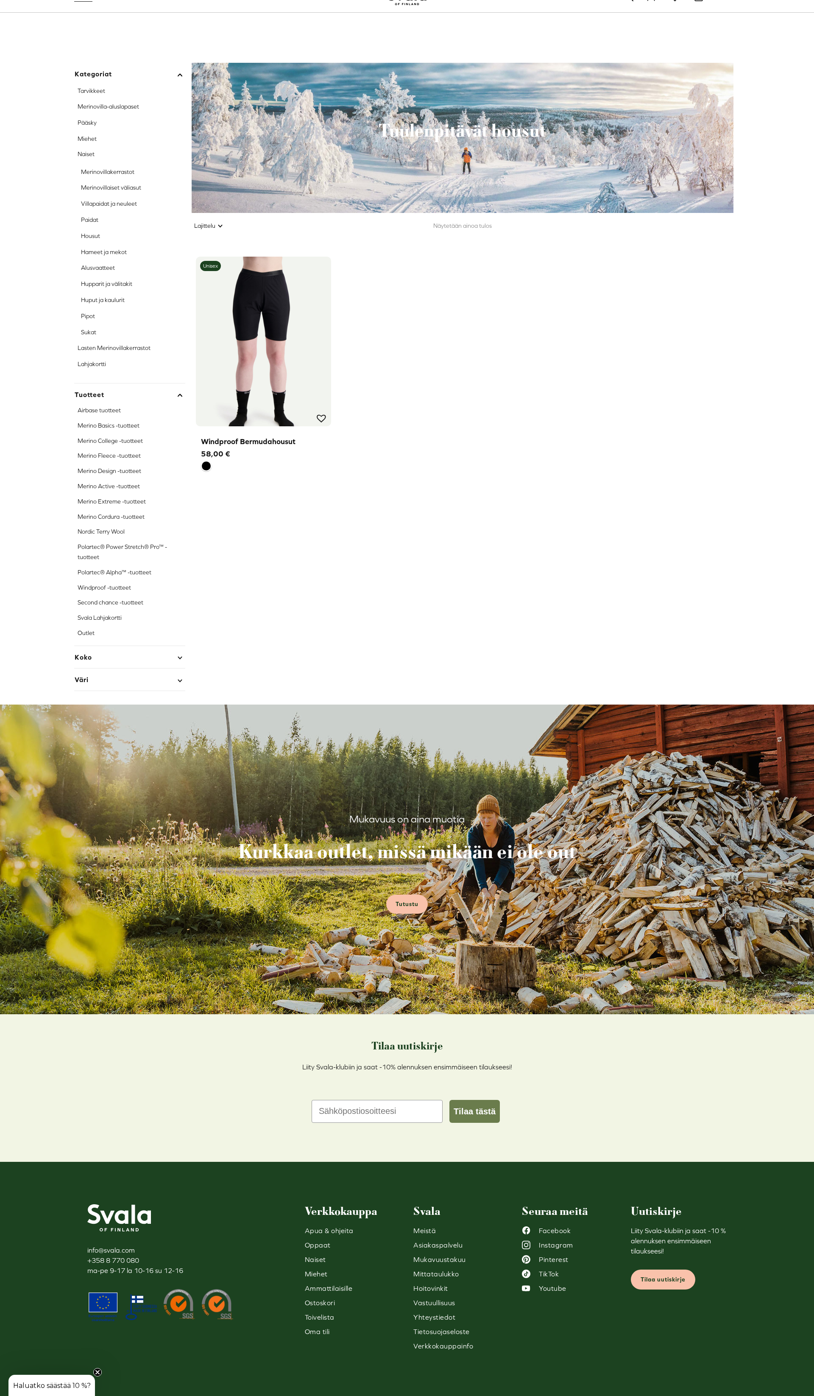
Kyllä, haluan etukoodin (490, 744)
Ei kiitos (490, 769)
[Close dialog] (561, 598)
